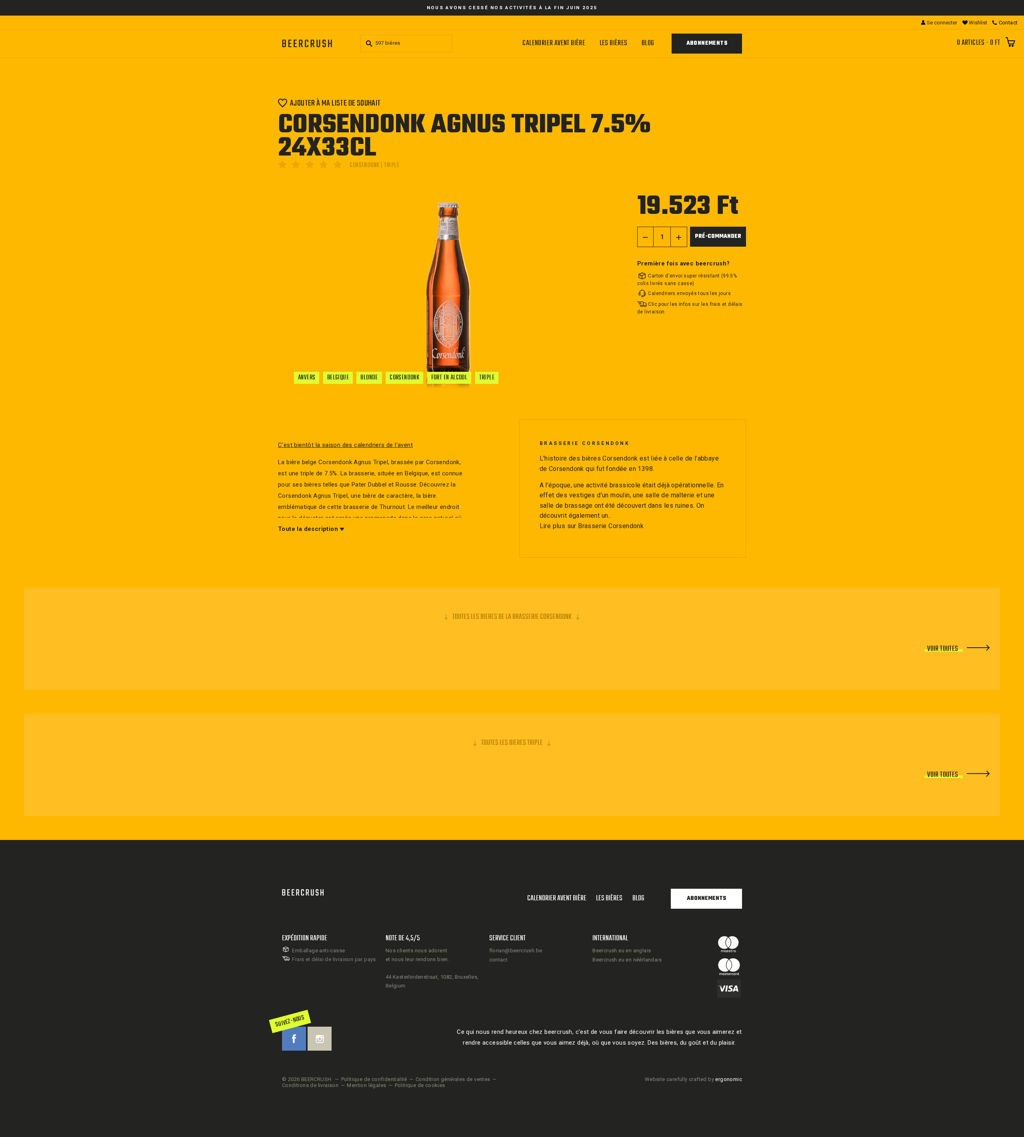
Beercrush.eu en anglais (621, 950)
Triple (486, 378)
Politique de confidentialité (374, 1079)
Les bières (614, 43)
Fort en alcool (449, 378)
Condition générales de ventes (453, 1079)
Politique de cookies (420, 1085)
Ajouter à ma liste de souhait (335, 103)
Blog (648, 43)
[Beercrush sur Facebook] (294, 1039)
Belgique (338, 378)
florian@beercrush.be (515, 950)
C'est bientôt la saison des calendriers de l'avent (345, 445)
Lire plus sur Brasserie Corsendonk (592, 526)
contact (498, 960)
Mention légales (366, 1085)
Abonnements (706, 43)
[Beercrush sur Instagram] (320, 1039)
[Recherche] (368, 43)
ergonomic (728, 1079)
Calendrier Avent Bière (553, 43)
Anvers (306, 378)
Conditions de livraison (310, 1085)
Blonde (369, 378)
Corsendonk (404, 378)
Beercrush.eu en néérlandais (627, 960)
